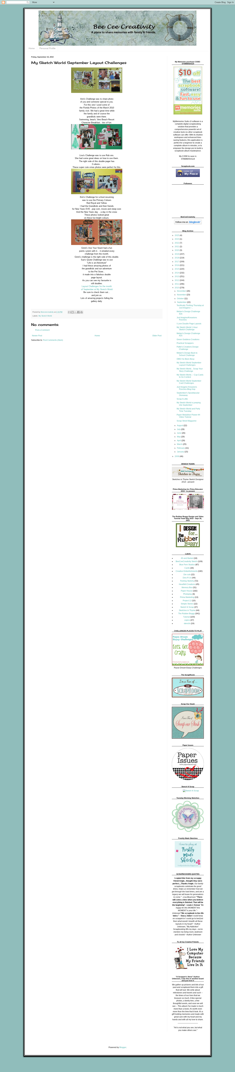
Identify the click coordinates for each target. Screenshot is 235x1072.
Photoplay (187, 594)
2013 (177, 276)
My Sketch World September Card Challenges (189, 382)
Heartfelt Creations (187, 584)
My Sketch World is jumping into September (189, 404)
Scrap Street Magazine (186, 421)
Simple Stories (187, 604)
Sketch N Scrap (187, 607)
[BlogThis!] (72, 312)
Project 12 (187, 600)
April (179, 440)
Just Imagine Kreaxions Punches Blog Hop (187, 388)
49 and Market (187, 558)
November (182, 295)
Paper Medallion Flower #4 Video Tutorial (188, 416)
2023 (177, 239)
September (182, 302)
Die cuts (187, 574)
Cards (187, 568)
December (182, 291)
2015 (177, 269)
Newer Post (37, 336)
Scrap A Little (182, 399)
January (180, 452)
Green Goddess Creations (188, 339)
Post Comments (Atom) (53, 340)
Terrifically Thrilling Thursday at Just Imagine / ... (190, 306)
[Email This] (69, 312)
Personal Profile (47, 48)
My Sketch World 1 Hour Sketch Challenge (187, 328)
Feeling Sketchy (187, 581)
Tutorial (186, 617)
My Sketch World (45, 316)
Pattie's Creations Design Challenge (188, 348)
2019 (177, 254)
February (181, 448)
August (180, 425)
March (180, 444)
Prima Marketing (187, 597)
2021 (177, 246)
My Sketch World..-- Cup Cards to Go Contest (190, 376)
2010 (177, 288)
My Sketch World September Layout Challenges (189, 364)
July (179, 429)
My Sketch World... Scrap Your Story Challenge (190, 370)
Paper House (186, 591)
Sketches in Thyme (187, 610)
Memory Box (187, 587)
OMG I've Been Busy (185, 359)
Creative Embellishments (186, 571)
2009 (177, 456)
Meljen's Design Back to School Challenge (187, 354)
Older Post (156, 336)
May (179, 437)
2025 (177, 235)
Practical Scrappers (185, 343)
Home (32, 48)
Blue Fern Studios (187, 565)
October (180, 298)
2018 (177, 258)
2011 (177, 284)
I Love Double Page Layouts (189, 324)
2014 (177, 273)
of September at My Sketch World (97, 289)
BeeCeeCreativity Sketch (186, 561)
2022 (177, 243)
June (179, 433)
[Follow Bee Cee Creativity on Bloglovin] (188, 224)
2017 (177, 261)
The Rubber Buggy (186, 613)
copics (187, 620)
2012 (177, 280)
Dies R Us (187, 578)
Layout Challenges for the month (97, 286)
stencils (187, 623)
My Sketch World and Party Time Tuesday (188, 410)
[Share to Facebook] (78, 312)
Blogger (122, 1047)
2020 (177, 250)
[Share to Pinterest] (81, 312)
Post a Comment (42, 330)
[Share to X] (75, 312)
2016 (177, 265)
